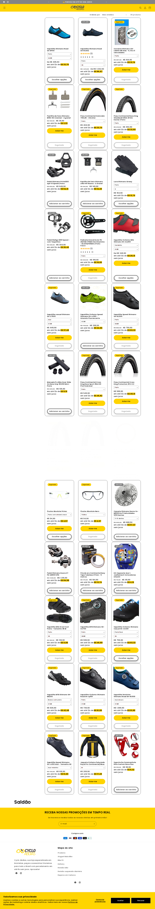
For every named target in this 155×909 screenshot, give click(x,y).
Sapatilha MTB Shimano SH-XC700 (92, 628)
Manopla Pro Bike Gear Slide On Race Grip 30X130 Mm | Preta (59, 384)
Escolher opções (59, 79)
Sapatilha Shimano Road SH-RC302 (91, 50)
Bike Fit (60, 860)
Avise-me (126, 70)
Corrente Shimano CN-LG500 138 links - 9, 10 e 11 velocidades (124, 51)
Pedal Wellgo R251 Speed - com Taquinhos (58, 241)
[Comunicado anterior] (48, 2)
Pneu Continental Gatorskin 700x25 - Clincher (92, 117)
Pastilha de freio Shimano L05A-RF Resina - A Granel (91, 182)
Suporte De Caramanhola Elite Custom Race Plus (125, 763)
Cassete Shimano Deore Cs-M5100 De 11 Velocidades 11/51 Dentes (126, 513)
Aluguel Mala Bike (65, 856)
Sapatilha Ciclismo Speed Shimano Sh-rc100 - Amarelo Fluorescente (91, 316)
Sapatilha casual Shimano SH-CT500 (58, 315)
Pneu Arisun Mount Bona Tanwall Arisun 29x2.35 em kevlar (125, 452)
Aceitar (120, 900)
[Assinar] (94, 823)
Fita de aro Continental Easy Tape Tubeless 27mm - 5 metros (92, 575)
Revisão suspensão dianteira (70, 871)
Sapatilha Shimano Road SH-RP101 (57, 50)
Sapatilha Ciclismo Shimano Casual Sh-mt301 (126, 628)
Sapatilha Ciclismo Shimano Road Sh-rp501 (92, 695)
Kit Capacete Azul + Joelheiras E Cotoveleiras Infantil (125, 575)
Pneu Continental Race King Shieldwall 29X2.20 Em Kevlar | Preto (126, 118)
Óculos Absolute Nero (89, 511)
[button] (4, 7)
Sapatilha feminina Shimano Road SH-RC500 (124, 695)
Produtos (61, 853)
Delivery (61, 864)
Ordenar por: (95, 15)
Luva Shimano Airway (123, 181)
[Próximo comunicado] (106, 2)
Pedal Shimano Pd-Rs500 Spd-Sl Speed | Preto (58, 182)
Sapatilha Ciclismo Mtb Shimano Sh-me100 (124, 241)
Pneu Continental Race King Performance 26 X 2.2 (59, 451)
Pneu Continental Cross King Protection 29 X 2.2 (124, 383)
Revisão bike (63, 868)
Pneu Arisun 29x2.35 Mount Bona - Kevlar (92, 451)
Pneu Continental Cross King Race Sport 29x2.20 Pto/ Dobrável (90, 384)
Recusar (140, 900)
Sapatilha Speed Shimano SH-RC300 (125, 315)
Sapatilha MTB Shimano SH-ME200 (59, 695)
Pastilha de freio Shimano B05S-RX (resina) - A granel (59, 117)
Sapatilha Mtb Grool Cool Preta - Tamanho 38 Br (58, 628)
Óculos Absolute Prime (57, 511)
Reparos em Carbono (67, 875)
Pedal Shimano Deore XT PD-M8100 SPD (57, 574)
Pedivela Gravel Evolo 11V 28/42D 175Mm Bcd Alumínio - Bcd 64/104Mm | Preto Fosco (92, 243)
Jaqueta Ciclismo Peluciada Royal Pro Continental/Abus (92, 763)
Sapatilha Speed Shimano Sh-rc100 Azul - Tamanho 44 (59, 763)
